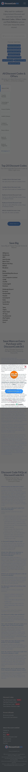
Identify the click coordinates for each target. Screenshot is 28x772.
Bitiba (4, 271)
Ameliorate (6, 255)
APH (4, 257)
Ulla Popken (6, 318)
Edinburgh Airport (8, 289)
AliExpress (6, 253)
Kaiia (4, 300)
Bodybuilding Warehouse (10, 273)
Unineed (5, 320)
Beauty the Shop (8, 263)
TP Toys (5, 314)
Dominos (5, 286)
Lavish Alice (6, 302)
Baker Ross (6, 261)
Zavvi (4, 322)
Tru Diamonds (7, 316)
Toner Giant (6, 312)
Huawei (5, 295)
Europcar (5, 291)
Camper (5, 275)
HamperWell (6, 293)
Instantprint (6, 298)
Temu (4, 307)
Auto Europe (6, 259)
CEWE (4, 279)
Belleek (5, 265)
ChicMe (5, 281)
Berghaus (5, 268)
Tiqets (5, 309)
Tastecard (6, 304)
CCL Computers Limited (10, 277)
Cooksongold (7, 284)
